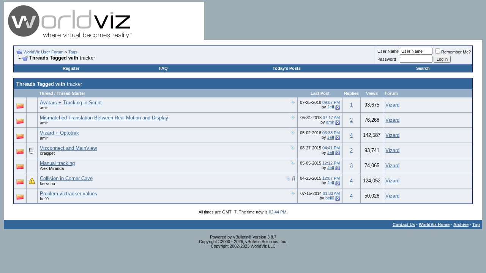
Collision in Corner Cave (66, 178)
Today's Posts (287, 68)
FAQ (163, 68)
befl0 (44, 198)
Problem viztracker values (68, 193)
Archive (461, 224)
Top (476, 224)
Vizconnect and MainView (68, 148)
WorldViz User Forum (43, 52)
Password (386, 59)
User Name (388, 51)
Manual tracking (57, 163)
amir (44, 107)
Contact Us (404, 224)
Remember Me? (456, 52)
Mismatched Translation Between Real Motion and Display (104, 118)
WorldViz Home (434, 224)
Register (71, 68)
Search (423, 68)
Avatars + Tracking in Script (71, 102)
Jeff (330, 107)
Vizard (392, 105)
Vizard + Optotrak (59, 133)
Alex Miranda (52, 168)
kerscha (47, 183)
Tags (72, 52)
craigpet (47, 153)
